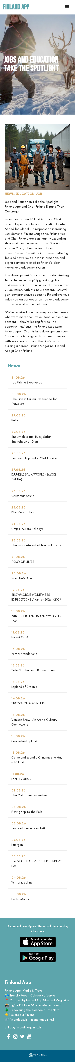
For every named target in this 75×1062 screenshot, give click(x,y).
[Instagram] (15, 1036)
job (39, 194)
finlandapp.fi (18, 1019)
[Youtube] (29, 1036)
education (24, 194)
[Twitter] (22, 1036)
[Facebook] (8, 1036)
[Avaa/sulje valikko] (67, 7)
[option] (37, 64)
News (9, 194)
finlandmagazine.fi (42, 1019)
